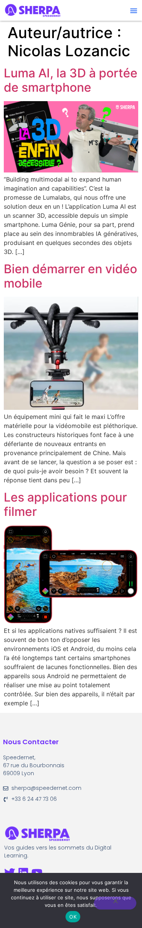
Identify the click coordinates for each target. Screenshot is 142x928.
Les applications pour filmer (65, 504)
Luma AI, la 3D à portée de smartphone (70, 80)
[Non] (115, 903)
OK (72, 917)
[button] (133, 10)
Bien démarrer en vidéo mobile (70, 276)
